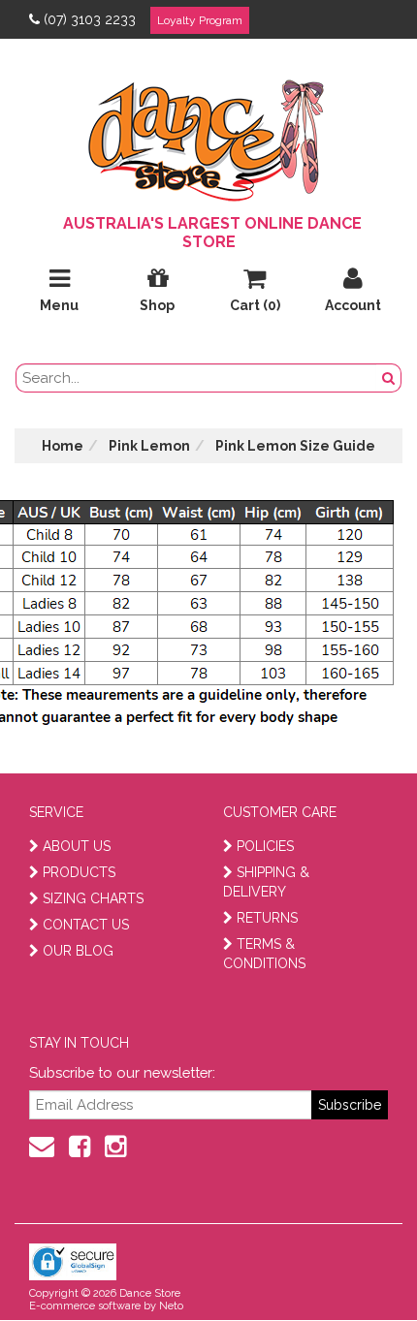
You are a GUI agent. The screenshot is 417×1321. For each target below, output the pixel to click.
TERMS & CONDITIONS (264, 953)
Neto (171, 1306)
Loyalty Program (199, 20)
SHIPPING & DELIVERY (266, 882)
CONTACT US (86, 924)
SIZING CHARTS (93, 898)
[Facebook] (79, 1146)
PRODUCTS (79, 872)
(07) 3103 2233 (90, 19)
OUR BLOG (78, 951)
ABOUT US (77, 846)
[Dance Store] (208, 135)
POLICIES (265, 846)
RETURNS (267, 918)
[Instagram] (115, 1146)
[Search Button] (388, 378)
